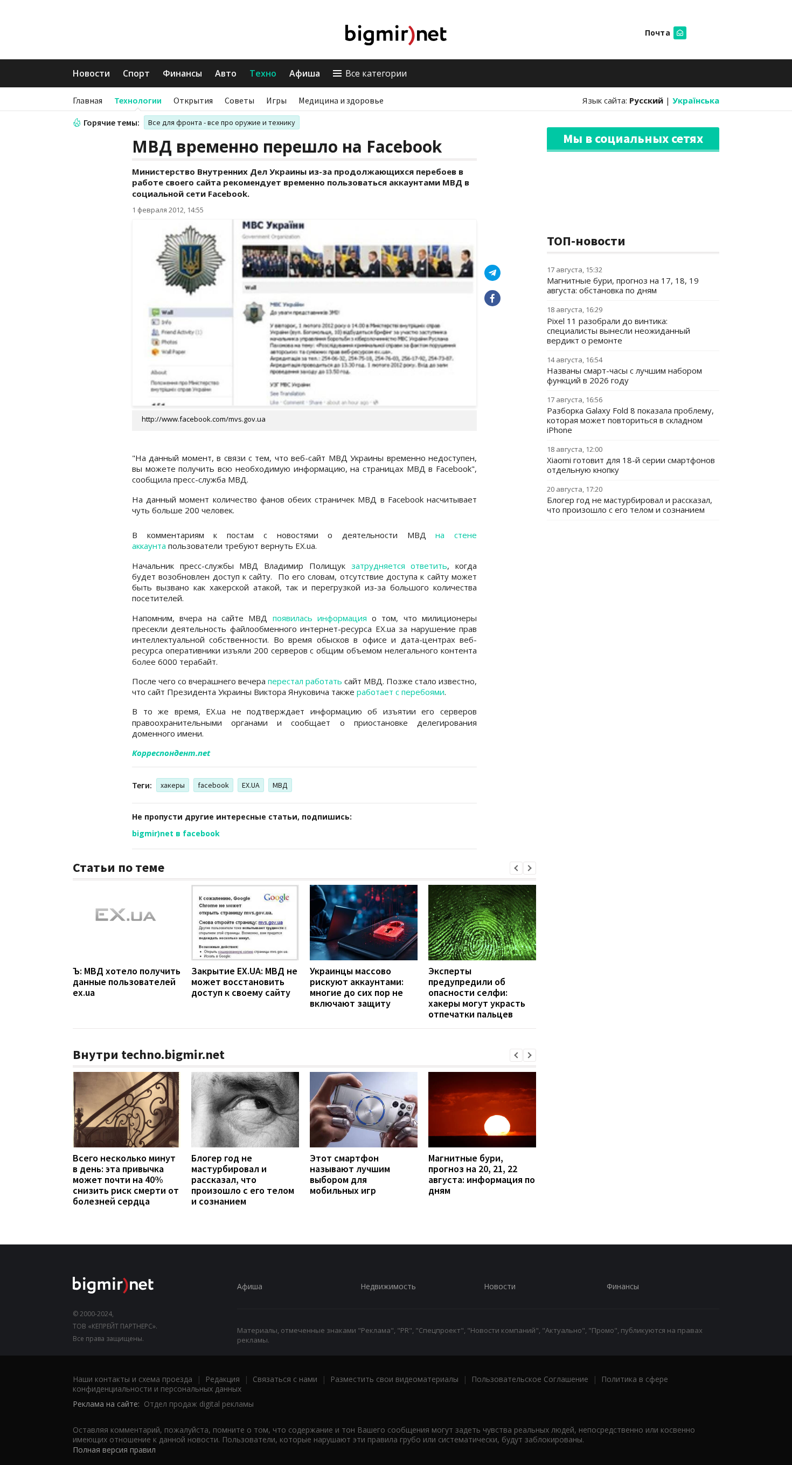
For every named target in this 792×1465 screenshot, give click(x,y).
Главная (87, 100)
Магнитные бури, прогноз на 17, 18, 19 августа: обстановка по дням (623, 285)
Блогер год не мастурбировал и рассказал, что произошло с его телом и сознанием (242, 1179)
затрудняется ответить (399, 565)
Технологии (138, 100)
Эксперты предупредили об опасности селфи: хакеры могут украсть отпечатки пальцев (476, 992)
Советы (239, 100)
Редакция (222, 1379)
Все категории (376, 73)
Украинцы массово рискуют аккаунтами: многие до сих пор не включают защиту (357, 987)
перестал (286, 681)
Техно (262, 73)
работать (323, 681)
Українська (695, 100)
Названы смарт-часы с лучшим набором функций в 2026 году (624, 375)
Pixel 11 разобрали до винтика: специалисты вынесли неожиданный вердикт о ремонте (618, 330)
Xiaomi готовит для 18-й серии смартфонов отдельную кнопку (631, 465)
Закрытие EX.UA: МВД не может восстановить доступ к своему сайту (244, 982)
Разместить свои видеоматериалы (394, 1379)
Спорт (136, 73)
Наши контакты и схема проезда (132, 1379)
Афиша (304, 73)
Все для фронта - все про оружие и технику (221, 122)
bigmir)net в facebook (176, 833)
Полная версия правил (114, 1450)
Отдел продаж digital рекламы (199, 1404)
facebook (213, 785)
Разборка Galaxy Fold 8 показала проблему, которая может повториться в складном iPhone (630, 420)
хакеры (173, 785)
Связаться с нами (285, 1379)
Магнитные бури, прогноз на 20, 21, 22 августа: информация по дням (481, 1174)
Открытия (193, 100)
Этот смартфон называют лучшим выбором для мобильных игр (350, 1174)
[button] (516, 868)
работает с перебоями (400, 691)
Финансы (182, 73)
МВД (280, 785)
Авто (226, 73)
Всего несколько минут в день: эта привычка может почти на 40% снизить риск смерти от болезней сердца (126, 1179)
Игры (276, 100)
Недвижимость (388, 1286)
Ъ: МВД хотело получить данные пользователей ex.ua (126, 982)
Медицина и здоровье (341, 100)
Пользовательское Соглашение (529, 1379)
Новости (91, 73)
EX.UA (251, 785)
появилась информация (320, 618)
